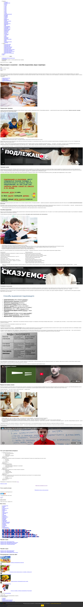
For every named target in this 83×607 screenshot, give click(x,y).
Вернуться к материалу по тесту (42, 485)
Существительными (8, 472)
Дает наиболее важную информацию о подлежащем (14, 465)
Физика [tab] (3, 510)
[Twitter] (2, 493)
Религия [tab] (3, 509)
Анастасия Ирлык (8, 583)
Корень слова (7, 454)
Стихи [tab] (3, 511)
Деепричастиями (8, 471)
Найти (11, 62)
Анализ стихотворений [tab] (6, 522)
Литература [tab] (4, 524)
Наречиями (7, 470)
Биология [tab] (3, 506)
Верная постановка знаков (6, 80)
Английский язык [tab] (5, 505)
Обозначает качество (8, 464)
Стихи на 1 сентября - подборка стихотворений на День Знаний (21, 590)
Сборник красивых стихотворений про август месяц (19, 581)
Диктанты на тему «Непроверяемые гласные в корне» (9, 542)
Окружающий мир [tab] (5, 527)
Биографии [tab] (4, 523)
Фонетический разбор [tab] (6, 528)
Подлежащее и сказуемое (9, 455)
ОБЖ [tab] (3, 514)
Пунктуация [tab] (4, 517)
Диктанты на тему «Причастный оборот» (7, 551)
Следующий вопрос (5, 456)
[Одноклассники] (5, 493)
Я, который (7, 460)
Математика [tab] (4, 518)
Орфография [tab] (4, 521)
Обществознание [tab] (5, 512)
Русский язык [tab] (4, 525)
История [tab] (3, 526)
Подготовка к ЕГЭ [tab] (5, 508)
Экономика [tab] (4, 515)
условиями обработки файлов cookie (55, 603)
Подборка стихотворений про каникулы (17, 562)
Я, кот (6, 461)
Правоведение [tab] (4, 520)
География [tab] (4, 519)
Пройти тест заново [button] (3, 483)
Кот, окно (7, 459)
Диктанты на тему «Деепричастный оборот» (7, 544)
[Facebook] (3, 493)
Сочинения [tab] (4, 513)
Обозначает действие (8, 466)
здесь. (18, 481)
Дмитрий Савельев (8, 574)
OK (42, 605)
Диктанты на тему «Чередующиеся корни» (7, 541)
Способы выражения (5, 79)
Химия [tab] (3, 507)
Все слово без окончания (9, 453)
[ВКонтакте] (1, 493)
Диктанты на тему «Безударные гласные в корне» (8, 543)
